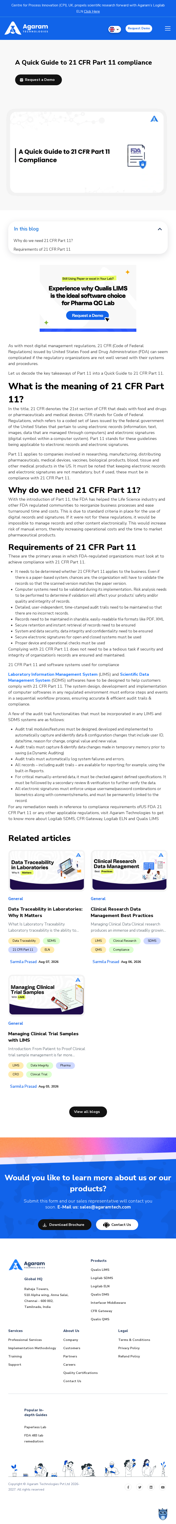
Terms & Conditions (134, 1340)
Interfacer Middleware (108, 1303)
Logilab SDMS (102, 1278)
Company (70, 1340)
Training (15, 1356)
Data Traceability (24, 941)
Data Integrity (40, 1065)
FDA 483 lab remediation (34, 1438)
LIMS (98, 941)
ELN (47, 950)
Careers (69, 1364)
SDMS (51, 941)
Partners (70, 1356)
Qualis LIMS (100, 1270)
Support (14, 1364)
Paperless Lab (35, 1427)
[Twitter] (139, 1487)
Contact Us (121, 1224)
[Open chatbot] (163, 1513)
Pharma (65, 1065)
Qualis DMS (100, 1294)
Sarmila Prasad (23, 961)
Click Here (92, 11)
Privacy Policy (129, 1348)
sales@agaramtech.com (105, 1207)
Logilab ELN (100, 1286)
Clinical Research (124, 941)
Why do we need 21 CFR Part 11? (43, 240)
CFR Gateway (101, 1311)
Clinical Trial (38, 1074)
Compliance (121, 950)
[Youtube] (162, 1487)
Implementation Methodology (32, 1348)
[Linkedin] (151, 1487)
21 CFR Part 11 (23, 950)
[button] (114, 29)
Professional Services (25, 1340)
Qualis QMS (100, 1319)
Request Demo (139, 28)
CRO (16, 1074)
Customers (71, 1348)
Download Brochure (66, 1224)
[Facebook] (128, 1487)
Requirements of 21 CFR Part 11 (42, 249)
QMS (98, 950)
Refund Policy (129, 1356)
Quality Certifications (80, 1373)
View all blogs (87, 1111)
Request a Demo (40, 79)
